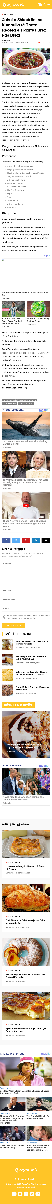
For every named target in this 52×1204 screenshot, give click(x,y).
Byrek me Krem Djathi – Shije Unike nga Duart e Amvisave (26, 1029)
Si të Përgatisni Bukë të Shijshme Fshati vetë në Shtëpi (26, 921)
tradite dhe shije (26, 403)
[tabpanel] (26, 734)
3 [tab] (46, 714)
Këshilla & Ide (14, 740)
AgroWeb (6, 41)
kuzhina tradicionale (28, 400)
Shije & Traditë (10, 14)
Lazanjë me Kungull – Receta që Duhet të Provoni (25, 867)
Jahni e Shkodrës (10, 400)
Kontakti (32, 1179)
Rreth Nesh (20, 1179)
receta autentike (10, 403)
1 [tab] (43, 714)
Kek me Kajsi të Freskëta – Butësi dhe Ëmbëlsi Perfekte (25, 975)
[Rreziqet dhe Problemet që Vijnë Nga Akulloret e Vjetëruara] (26, 734)
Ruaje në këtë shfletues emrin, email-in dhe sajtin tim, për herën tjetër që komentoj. (27, 617)
